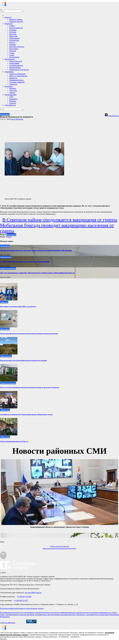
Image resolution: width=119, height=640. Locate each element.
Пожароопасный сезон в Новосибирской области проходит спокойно (23, 360)
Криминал (13, 99)
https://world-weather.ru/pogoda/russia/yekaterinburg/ (59, 548)
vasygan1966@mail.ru (33, 593)
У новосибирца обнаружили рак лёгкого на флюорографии (25, 262)
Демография (14, 63)
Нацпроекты (10, 59)
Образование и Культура (19, 70)
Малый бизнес (15, 67)
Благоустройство (16, 28)
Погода (12, 42)
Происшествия (10, 95)
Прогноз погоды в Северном (59, 546)
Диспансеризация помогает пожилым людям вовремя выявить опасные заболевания (36, 250)
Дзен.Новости (10, 105)
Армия (12, 26)
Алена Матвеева (16, 119)
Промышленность (16, 80)
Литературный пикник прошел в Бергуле (14, 441)
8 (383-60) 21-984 (24, 597)
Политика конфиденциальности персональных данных (22, 608)
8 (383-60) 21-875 (21, 600)
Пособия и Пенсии (16, 47)
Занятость (13, 78)
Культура (12, 34)
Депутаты (13, 90)
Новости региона (16, 22)
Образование (14, 38)
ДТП (11, 97)
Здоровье (13, 30)
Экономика (9, 72)
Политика (9, 86)
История (12, 32)
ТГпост (9, 237)
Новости (8, 17)
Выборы (12, 88)
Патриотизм (14, 40)
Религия (12, 51)
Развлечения (14, 57)
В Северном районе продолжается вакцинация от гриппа (59, 219)
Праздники (13, 49)
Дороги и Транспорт (17, 74)
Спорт (11, 55)
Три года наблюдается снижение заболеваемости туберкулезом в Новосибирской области (37, 273)
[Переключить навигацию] (1, 9)
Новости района (15, 19)
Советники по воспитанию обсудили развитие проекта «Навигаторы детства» (26, 414)
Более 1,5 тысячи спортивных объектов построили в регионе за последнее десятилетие (29, 387)
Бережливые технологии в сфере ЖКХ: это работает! (18, 306)
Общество (9, 24)
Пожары (12, 101)
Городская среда (15, 61)
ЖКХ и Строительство (18, 76)
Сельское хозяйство (17, 82)
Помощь (12, 44)
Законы (12, 93)
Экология (13, 84)
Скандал (12, 103)
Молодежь (13, 36)
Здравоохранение (16, 65)
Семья (11, 53)
